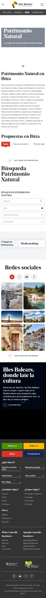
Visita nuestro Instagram (26, 356)
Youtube (26, 276)
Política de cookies (26, 585)
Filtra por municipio (10, 215)
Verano (4, 501)
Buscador (5, 522)
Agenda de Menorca (30, 543)
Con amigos (29, 501)
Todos (5, 144)
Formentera (6, 549)
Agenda (4, 514)
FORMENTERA (37, 12)
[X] (19, 276)
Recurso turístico (21, 144)
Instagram (12, 276)
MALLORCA (7, 12)
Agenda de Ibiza (29, 546)
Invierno (5, 494)
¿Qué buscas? (8, 222)
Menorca (5, 543)
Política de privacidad (12, 585)
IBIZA (27, 12)
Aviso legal (36, 585)
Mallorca (5, 540)
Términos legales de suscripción (23, 588)
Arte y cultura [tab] (30, 476)
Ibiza (3, 546)
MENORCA (18, 12)
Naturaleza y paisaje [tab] (32, 467)
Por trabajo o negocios (33, 494)
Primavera (5, 504)
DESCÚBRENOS (15, 405)
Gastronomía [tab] (7, 476)
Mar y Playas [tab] (6, 482)
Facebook (34, 276)
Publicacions (7, 518)
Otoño (4, 497)
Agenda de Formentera (31, 549)
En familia (28, 504)
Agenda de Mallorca (30, 540)
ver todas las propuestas (26, 160)
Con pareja (29, 497)
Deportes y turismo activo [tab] (9, 468)
